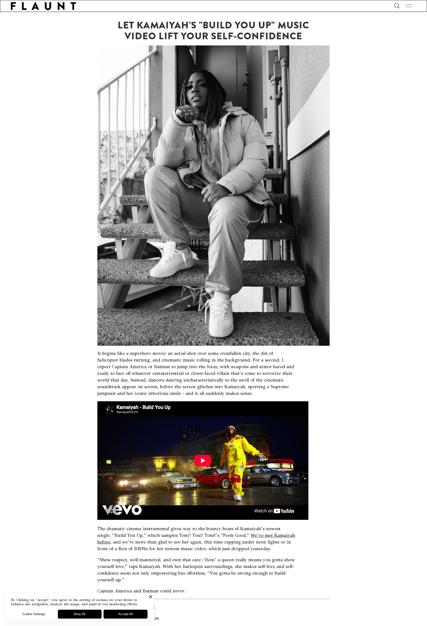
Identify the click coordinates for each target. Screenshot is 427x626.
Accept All (125, 614)
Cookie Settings (33, 614)
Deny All (79, 614)
